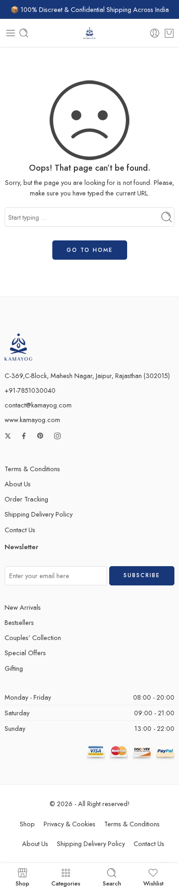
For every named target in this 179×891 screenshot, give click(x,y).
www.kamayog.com (32, 419)
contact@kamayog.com (38, 405)
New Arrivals (23, 607)
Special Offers (25, 652)
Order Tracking (26, 499)
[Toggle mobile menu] (11, 33)
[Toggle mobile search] (24, 33)
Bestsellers (19, 622)
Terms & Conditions (32, 468)
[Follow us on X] (8, 436)
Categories (65, 882)
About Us (18, 484)
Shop (27, 824)
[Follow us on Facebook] (24, 436)
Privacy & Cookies (69, 824)
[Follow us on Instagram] (57, 436)
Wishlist (153, 882)
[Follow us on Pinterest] (40, 436)
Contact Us (20, 530)
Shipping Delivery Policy (39, 514)
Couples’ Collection (33, 637)
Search (112, 882)
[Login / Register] (154, 33)
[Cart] (169, 33)
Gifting (14, 668)
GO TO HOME (90, 250)
